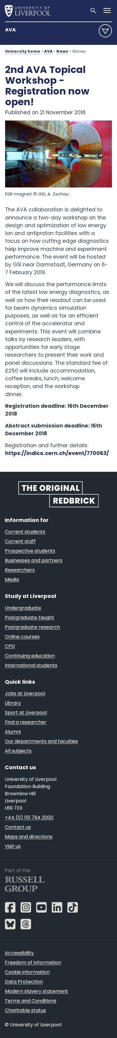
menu (105, 30)
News (62, 51)
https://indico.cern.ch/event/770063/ (57, 453)
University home (22, 51)
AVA (10, 29)
